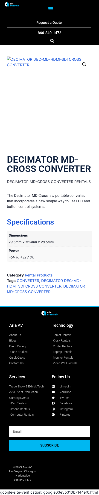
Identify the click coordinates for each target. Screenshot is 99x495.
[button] (50, 8)
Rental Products (38, 275)
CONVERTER (28, 280)
